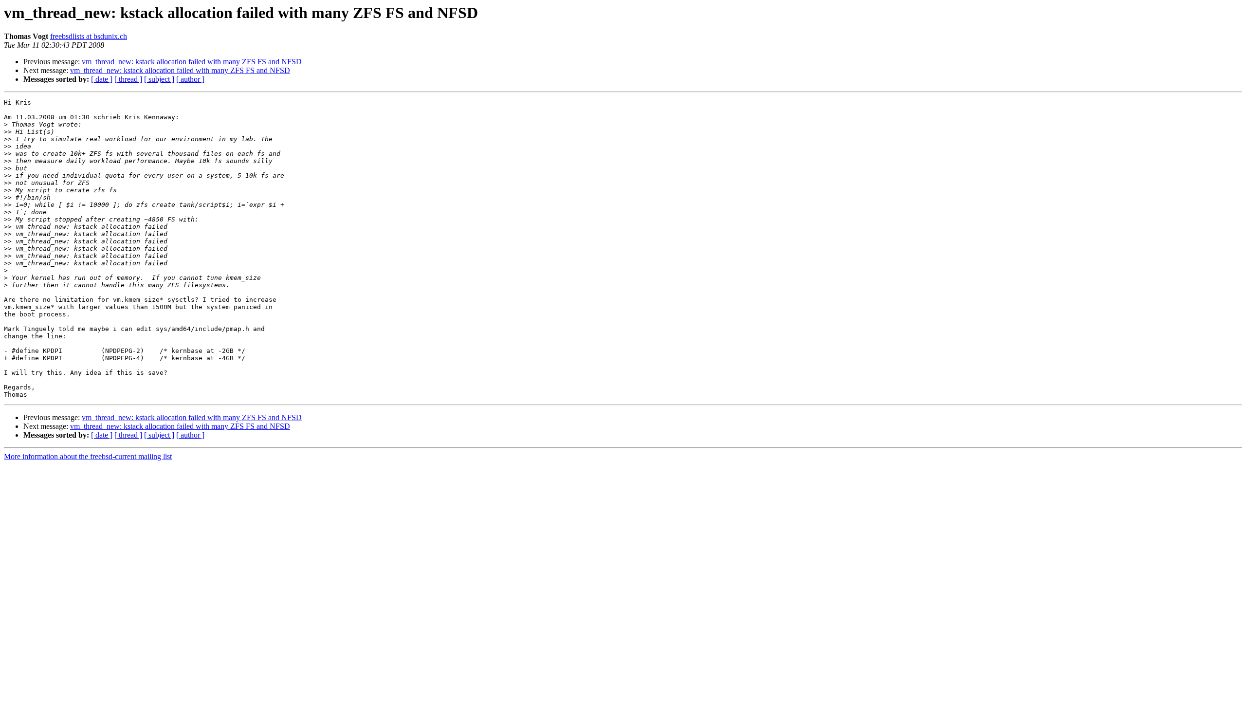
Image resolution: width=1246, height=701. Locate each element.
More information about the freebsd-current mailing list (88, 456)
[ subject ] (159, 79)
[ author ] (190, 79)
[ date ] (101, 79)
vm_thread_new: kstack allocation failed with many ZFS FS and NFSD (192, 61)
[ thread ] (128, 79)
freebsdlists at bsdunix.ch (88, 36)
